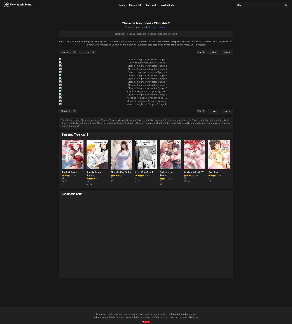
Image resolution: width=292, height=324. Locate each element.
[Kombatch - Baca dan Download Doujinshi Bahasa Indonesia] (18, 7)
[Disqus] (146, 237)
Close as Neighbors (157, 27)
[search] (286, 5)
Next (226, 52)
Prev (214, 52)
